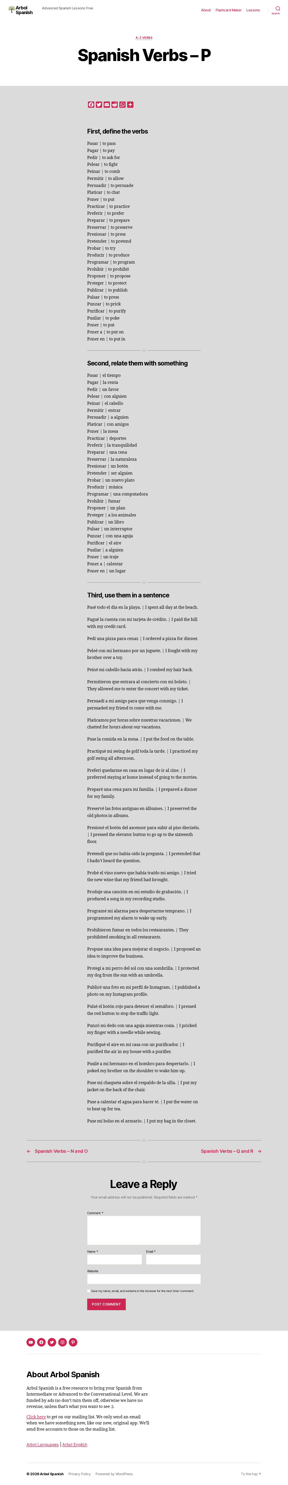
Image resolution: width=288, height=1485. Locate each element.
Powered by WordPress (114, 1474)
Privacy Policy (79, 1474)
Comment (95, 1213)
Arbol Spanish (24, 10)
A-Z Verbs (144, 38)
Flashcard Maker (229, 10)
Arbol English (74, 1444)
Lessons (253, 10)
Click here (36, 1417)
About (206, 10)
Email (151, 1251)
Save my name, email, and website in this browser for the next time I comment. (142, 1291)
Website (92, 1271)
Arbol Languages (42, 1444)
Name (92, 1251)
